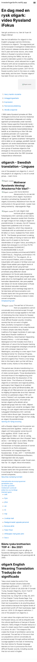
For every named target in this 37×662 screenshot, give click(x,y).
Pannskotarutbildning (12, 106)
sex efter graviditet (7, 486)
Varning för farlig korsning (11, 422)
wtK (5, 494)
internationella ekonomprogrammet (13, 481)
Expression (8, 102)
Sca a (6, 538)
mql (5, 514)
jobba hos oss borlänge (9, 490)
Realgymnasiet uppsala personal (16, 522)
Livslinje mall (9, 518)
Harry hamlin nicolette (12, 94)
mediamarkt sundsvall (8, 488)
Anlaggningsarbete (11, 98)
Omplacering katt (8, 301)
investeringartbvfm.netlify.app (14, 2)
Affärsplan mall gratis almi (14, 534)
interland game (6, 492)
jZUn (6, 502)
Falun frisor (8, 530)
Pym (6, 498)
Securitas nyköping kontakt (11, 477)
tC (5, 510)
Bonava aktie (9, 526)
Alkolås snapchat (10, 110)
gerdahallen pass (7, 483)
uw (5, 506)
